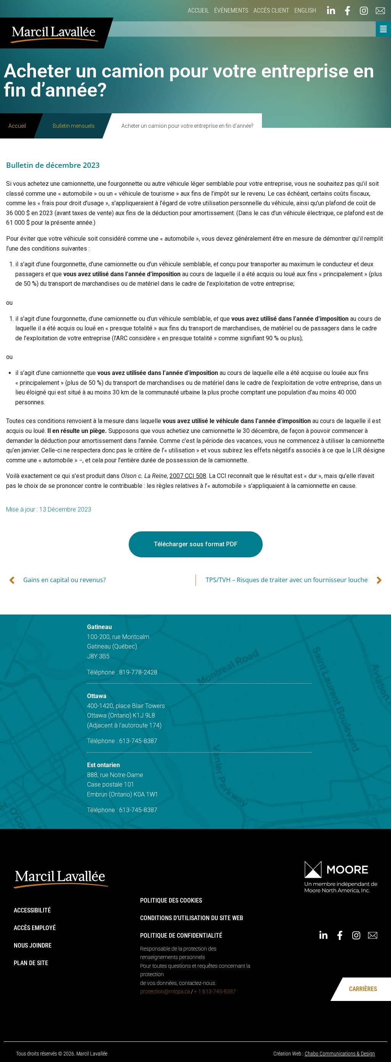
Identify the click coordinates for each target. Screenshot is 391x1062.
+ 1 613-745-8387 (215, 991)
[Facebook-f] (347, 10)
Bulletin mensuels (74, 126)
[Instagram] (363, 10)
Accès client (271, 10)
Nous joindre (33, 945)
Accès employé (35, 928)
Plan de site (31, 963)
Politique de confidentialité (181, 935)
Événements (231, 10)
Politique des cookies (171, 900)
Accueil (198, 10)
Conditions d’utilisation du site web (191, 918)
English (305, 10)
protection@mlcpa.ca (165, 991)
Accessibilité (32, 910)
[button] (383, 29)
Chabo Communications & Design (340, 1054)
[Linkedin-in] (331, 10)
